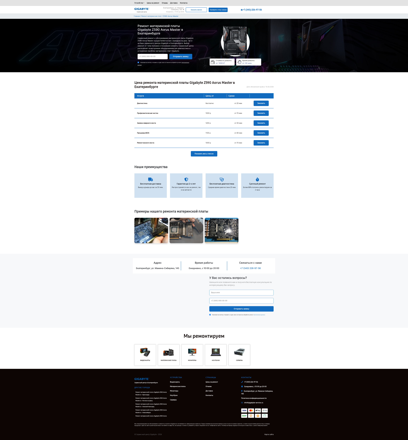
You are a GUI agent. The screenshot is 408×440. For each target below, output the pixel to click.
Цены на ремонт (153, 3)
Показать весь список (204, 154)
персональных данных (259, 314)
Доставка (173, 3)
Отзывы (165, 3)
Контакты (183, 3)
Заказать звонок (196, 10)
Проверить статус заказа (218, 10)
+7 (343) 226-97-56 (250, 268)
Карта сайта (269, 434)
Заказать (261, 103)
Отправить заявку (180, 56)
